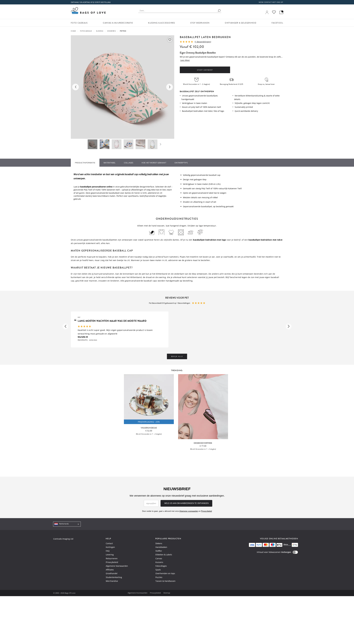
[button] (65, 326)
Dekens (158, 543)
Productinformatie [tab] (85, 162)
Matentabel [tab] (110, 162)
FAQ (108, 551)
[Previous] (75, 87)
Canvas (158, 558)
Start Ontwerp (205, 70)
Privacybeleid (112, 562)
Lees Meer (185, 60)
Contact (109, 543)
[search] (219, 10)
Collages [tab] (128, 162)
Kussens (159, 562)
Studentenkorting (114, 577)
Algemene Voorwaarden (117, 566)
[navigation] (67, 524)
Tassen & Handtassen (165, 581)
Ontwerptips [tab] (181, 162)
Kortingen (110, 547)
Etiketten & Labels (163, 554)
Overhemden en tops (165, 573)
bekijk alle (177, 356)
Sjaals (158, 569)
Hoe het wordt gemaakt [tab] (154, 162)
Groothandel (111, 573)
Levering (110, 554)
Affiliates (110, 569)
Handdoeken (161, 547)
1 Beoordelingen (202, 41)
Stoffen (158, 551)
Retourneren (112, 558)
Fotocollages (161, 566)
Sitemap (166, 593)
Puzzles (158, 577)
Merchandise (112, 581)
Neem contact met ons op (271, 2)
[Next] (169, 87)
